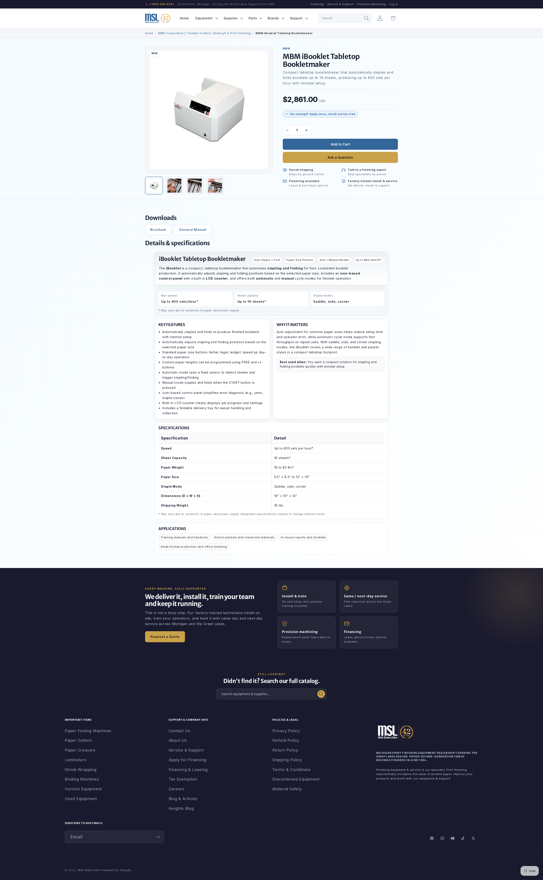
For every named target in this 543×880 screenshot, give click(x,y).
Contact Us (179, 730)
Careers (176, 788)
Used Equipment (81, 798)
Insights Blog (181, 808)
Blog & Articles (183, 798)
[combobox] (344, 18)
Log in (393, 4)
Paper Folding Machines (88, 730)
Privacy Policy (286, 730)
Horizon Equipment (83, 788)
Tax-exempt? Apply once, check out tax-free (322, 114)
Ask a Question (340, 157)
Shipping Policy (287, 759)
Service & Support (340, 4)
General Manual (192, 230)
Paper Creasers (80, 750)
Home (149, 33)
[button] (206, 18)
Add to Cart (340, 144)
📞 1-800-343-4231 (159, 4)
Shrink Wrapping (81, 769)
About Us (178, 740)
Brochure (158, 230)
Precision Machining (371, 4)
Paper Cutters (78, 740)
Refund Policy (285, 740)
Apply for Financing (187, 759)
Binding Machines (82, 779)
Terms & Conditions (291, 769)
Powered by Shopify (116, 870)
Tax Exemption (183, 779)
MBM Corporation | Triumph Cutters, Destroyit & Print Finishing (204, 33)
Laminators (76, 759)
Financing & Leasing (188, 769)
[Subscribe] (158, 837)
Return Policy (285, 750)
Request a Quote (165, 637)
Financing (317, 4)
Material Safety (287, 788)
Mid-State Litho (89, 870)
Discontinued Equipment (296, 779)
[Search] (366, 18)
